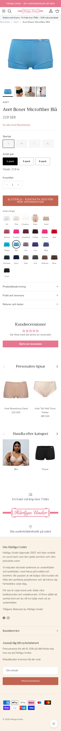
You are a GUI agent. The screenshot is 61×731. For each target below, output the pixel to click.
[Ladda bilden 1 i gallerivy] (30, 54)
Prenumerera (30, 681)
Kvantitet (8, 177)
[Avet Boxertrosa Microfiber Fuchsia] (16, 231)
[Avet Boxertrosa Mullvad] (45, 257)
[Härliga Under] (30, 11)
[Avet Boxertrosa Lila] (26, 244)
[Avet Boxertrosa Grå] (35, 257)
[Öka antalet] (19, 185)
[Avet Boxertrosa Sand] (46, 218)
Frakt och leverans (13, 295)
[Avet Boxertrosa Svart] (7, 270)
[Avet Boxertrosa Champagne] (26, 218)
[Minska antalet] (6, 185)
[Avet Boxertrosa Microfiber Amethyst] (26, 231)
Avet (16, 22)
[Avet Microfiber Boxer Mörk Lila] (35, 244)
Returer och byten (13, 304)
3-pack (26, 161)
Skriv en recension (30, 344)
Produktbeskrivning (14, 286)
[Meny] (3, 11)
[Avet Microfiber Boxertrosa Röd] (54, 231)
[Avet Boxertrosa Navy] (16, 257)
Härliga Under (16, 719)
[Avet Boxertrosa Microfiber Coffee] (35, 231)
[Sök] (11, 11)
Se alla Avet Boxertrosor (16, 125)
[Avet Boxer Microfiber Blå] (16, 244)
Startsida (5, 22)
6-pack (42, 161)
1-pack (10, 161)
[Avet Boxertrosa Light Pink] (16, 218)
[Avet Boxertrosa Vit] (7, 218)
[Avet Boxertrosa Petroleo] (7, 257)
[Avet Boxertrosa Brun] (54, 257)
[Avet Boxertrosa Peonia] (7, 231)
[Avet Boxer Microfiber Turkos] (7, 244)
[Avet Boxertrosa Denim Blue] (46, 244)
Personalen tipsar (30, 366)
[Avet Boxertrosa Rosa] (35, 218)
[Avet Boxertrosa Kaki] (26, 257)
